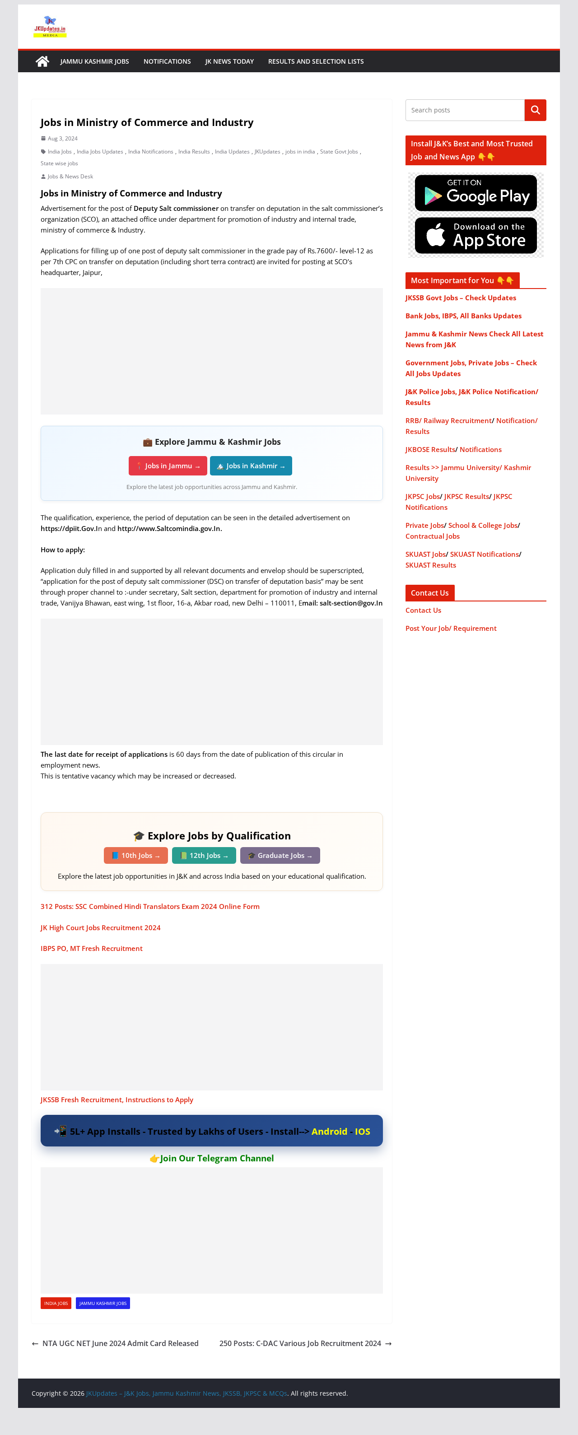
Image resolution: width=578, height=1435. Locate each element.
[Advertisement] (212, 351)
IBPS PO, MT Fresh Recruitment (92, 948)
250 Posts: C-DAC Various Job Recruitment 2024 (300, 1343)
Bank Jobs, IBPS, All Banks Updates (464, 315)
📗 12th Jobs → (204, 855)
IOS (362, 1131)
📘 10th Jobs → (136, 855)
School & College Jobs (482, 525)
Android (330, 1131)
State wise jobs (59, 163)
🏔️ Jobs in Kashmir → (251, 465)
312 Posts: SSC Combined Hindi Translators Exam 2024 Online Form (150, 906)
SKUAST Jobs (426, 554)
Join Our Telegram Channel (217, 1158)
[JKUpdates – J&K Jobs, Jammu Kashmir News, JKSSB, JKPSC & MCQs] (42, 61)
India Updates (232, 151)
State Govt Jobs (339, 151)
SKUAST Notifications (484, 554)
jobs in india (300, 151)
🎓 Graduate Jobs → (280, 855)
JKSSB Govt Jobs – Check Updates (461, 297)
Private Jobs (425, 525)
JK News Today (229, 61)
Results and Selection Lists (316, 61)
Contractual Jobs (433, 535)
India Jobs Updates (100, 151)
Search (535, 110)
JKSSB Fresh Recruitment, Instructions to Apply (117, 1099)
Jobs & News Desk (70, 176)
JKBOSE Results (430, 449)
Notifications (167, 61)
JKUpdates (267, 151)
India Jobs (60, 151)
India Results (194, 151)
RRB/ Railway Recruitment (449, 420)
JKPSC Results (466, 496)
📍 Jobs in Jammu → (168, 465)
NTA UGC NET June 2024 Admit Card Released (120, 1343)
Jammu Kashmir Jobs (95, 61)
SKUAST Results (431, 564)
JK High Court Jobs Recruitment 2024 (101, 927)
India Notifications (150, 151)
